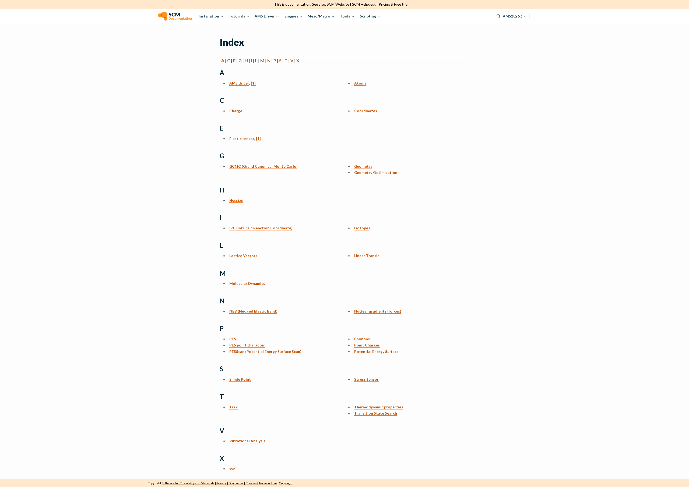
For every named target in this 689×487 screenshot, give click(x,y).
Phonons (362, 339)
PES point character (247, 345)
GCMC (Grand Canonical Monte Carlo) (263, 166)
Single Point (240, 379)
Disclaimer (236, 483)
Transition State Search (375, 413)
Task (233, 407)
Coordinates (365, 110)
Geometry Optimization (375, 172)
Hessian (236, 200)
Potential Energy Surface (376, 351)
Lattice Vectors (243, 255)
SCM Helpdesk (364, 4)
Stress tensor (366, 379)
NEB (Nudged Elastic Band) (253, 311)
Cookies (251, 483)
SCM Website (338, 4)
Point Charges (367, 345)
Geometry (363, 166)
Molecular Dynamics (247, 283)
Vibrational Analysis (247, 441)
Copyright (286, 483)
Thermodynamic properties (378, 407)
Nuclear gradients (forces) (377, 311)
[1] (253, 83)
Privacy (221, 483)
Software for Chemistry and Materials (188, 483)
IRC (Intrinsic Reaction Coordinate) (260, 228)
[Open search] (498, 16)
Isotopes (362, 228)
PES (232, 339)
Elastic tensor (241, 138)
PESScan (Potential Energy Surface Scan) (265, 351)
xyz (232, 468)
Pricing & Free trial (393, 4)
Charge (235, 110)
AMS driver (239, 83)
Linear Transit (366, 255)
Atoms (360, 83)
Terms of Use (268, 483)
